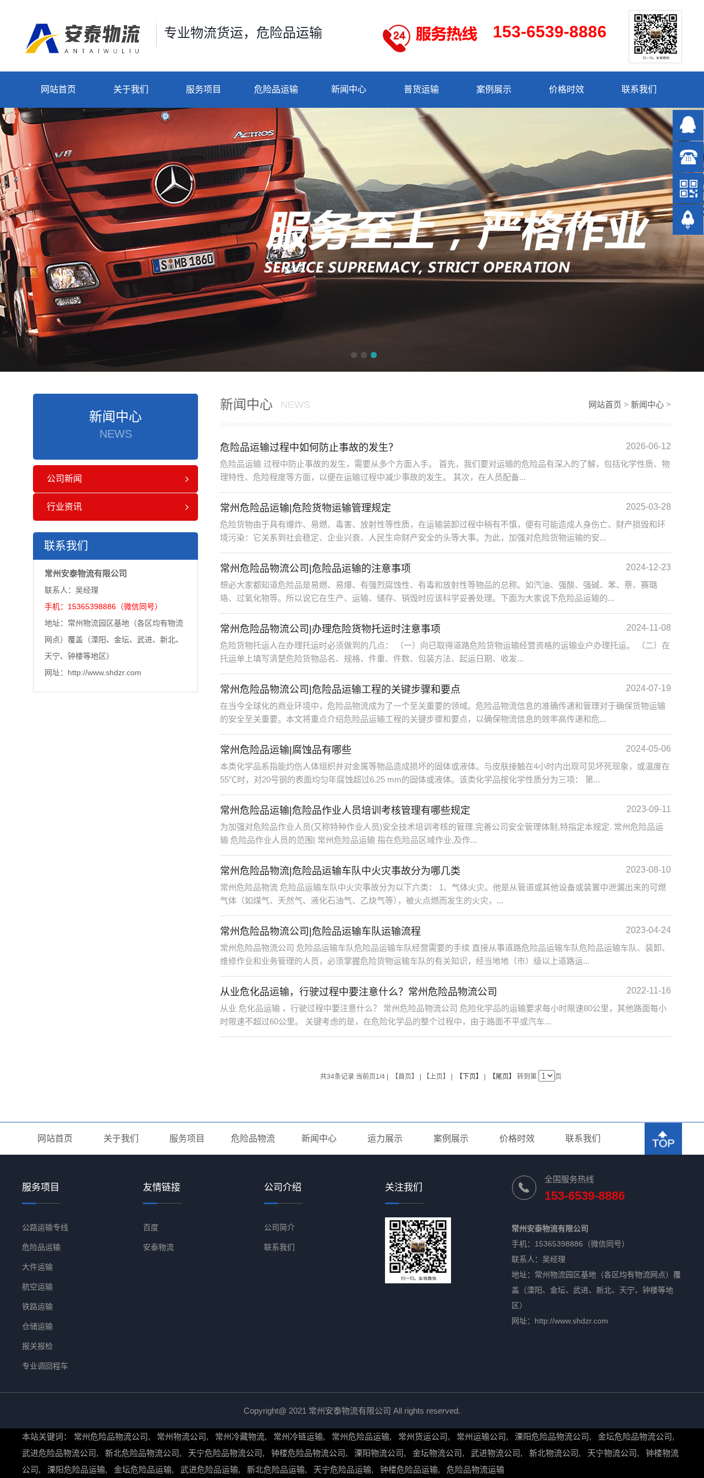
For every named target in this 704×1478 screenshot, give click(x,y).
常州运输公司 (481, 1436)
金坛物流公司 (437, 1453)
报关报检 (37, 1346)
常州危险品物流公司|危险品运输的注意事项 (315, 568)
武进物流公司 (495, 1453)
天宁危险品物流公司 (225, 1453)
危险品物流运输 (475, 1469)
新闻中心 (348, 89)
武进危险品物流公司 (59, 1453)
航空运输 (37, 1286)
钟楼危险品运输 (409, 1469)
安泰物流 (158, 1247)
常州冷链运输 (298, 1436)
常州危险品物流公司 (111, 1436)
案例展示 (494, 89)
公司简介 (279, 1227)
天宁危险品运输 (342, 1469)
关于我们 (130, 89)
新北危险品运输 (276, 1469)
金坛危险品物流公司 (635, 1436)
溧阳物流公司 (379, 1453)
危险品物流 (253, 1138)
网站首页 (58, 89)
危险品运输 (276, 89)
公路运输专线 (45, 1227)
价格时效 (566, 89)
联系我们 (639, 89)
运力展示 (385, 1138)
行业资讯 (64, 506)
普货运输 (421, 89)
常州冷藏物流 (240, 1436)
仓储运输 (37, 1326)
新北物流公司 (554, 1453)
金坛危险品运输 (143, 1469)
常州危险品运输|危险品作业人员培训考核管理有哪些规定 (345, 810)
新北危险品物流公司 (142, 1453)
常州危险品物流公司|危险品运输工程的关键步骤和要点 (340, 689)
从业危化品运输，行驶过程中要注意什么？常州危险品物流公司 (358, 991)
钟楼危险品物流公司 (308, 1453)
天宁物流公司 (612, 1453)
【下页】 (469, 1076)
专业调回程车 (45, 1365)
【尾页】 (502, 1076)
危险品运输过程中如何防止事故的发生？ (309, 447)
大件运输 (37, 1266)
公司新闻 (64, 478)
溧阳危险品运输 (76, 1469)
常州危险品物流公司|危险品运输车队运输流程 (320, 931)
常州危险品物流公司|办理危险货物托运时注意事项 (330, 629)
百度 (150, 1227)
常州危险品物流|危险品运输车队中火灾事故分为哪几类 (340, 870)
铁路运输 (37, 1306)
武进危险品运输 (209, 1469)
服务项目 (203, 89)
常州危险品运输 (360, 1436)
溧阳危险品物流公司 (552, 1436)
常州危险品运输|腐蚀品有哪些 (285, 749)
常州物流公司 (181, 1436)
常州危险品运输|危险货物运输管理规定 (305, 508)
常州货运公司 (423, 1436)
